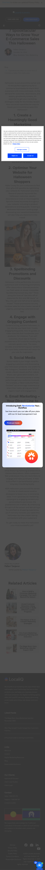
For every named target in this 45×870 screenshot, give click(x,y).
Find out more (13, 423)
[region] (22, 143)
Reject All (15, 155)
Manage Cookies (22, 149)
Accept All (30, 155)
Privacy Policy (16, 144)
